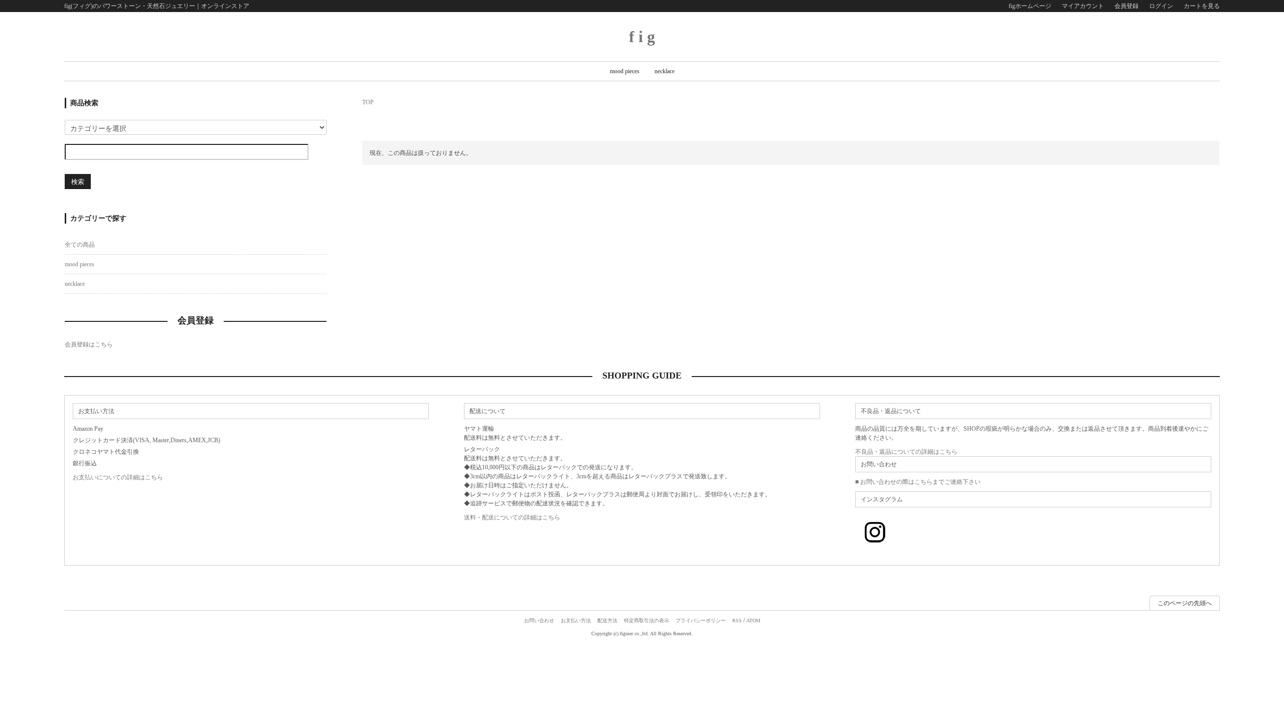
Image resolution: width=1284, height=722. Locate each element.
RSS (737, 620)
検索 (77, 181)
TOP (368, 102)
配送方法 (607, 620)
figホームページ (1030, 6)
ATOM (753, 620)
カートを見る (1202, 6)
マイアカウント (1083, 6)
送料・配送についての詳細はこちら (512, 517)
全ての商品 (80, 244)
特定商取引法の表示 (646, 620)
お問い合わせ (539, 620)
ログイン (1161, 6)
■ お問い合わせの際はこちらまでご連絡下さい (918, 481)
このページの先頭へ (1185, 603)
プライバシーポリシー (701, 620)
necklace (665, 71)
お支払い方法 (576, 620)
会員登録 (1126, 6)
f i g (642, 37)
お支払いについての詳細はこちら (118, 477)
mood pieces (624, 71)
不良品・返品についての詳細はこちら (906, 451)
